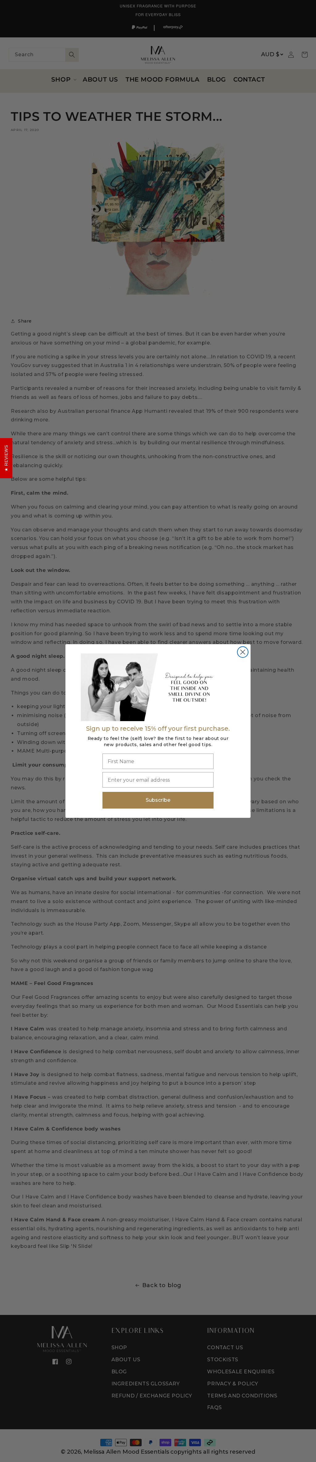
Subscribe (158, 800)
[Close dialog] (242, 652)
